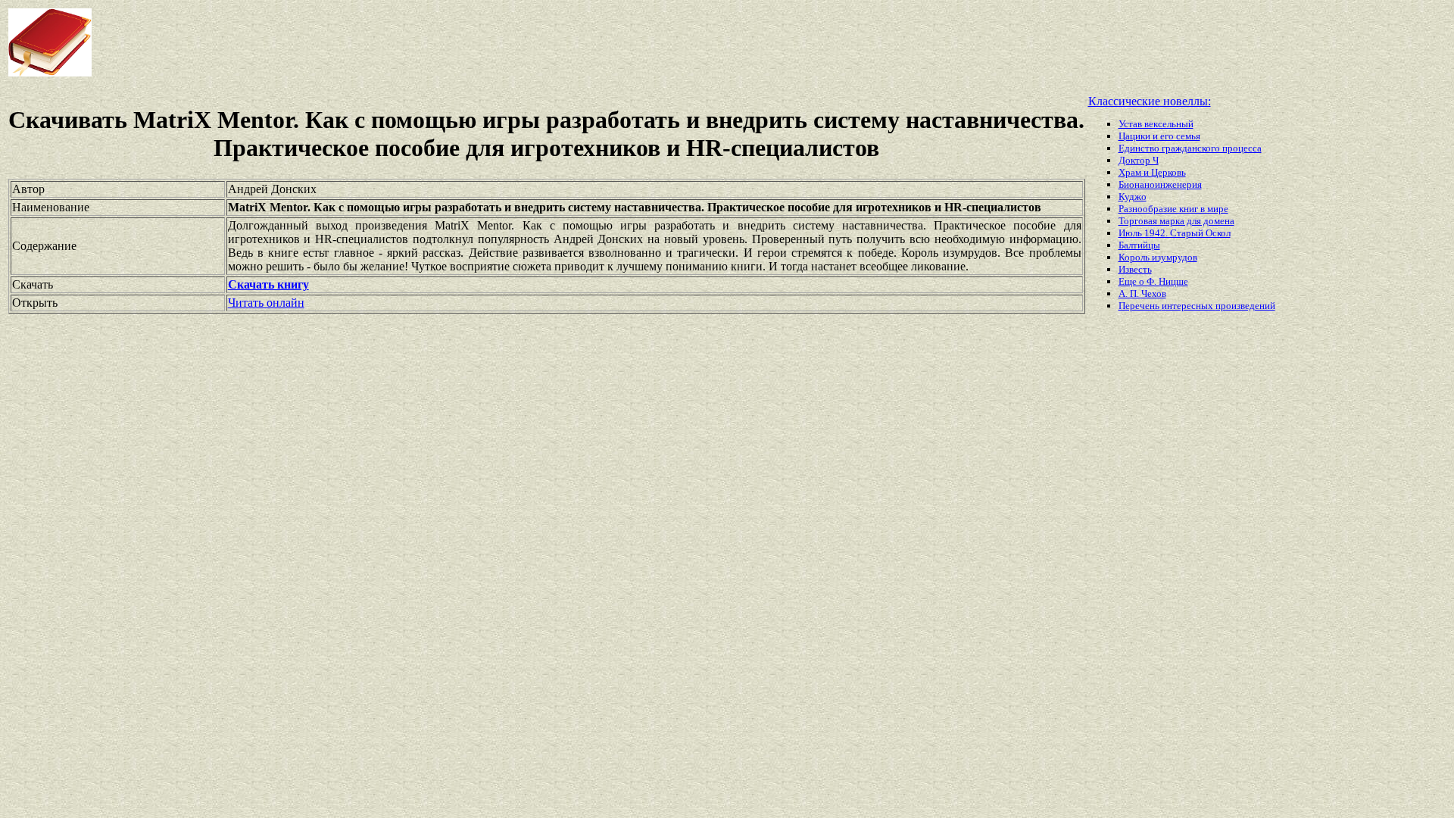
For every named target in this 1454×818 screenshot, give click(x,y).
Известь (1135, 269)
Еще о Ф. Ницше (1153, 281)
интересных (1188, 305)
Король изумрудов (1158, 257)
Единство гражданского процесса (1190, 148)
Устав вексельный (1156, 124)
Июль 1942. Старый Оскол (1175, 233)
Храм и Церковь (1152, 172)
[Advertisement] (583, 42)
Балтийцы (1139, 245)
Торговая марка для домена (1176, 220)
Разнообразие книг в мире (1173, 208)
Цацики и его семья (1159, 136)
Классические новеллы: (1149, 101)
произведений (1245, 305)
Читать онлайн (266, 302)
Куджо (1133, 196)
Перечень (1140, 305)
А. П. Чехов (1142, 293)
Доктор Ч (1139, 160)
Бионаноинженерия (1160, 184)
